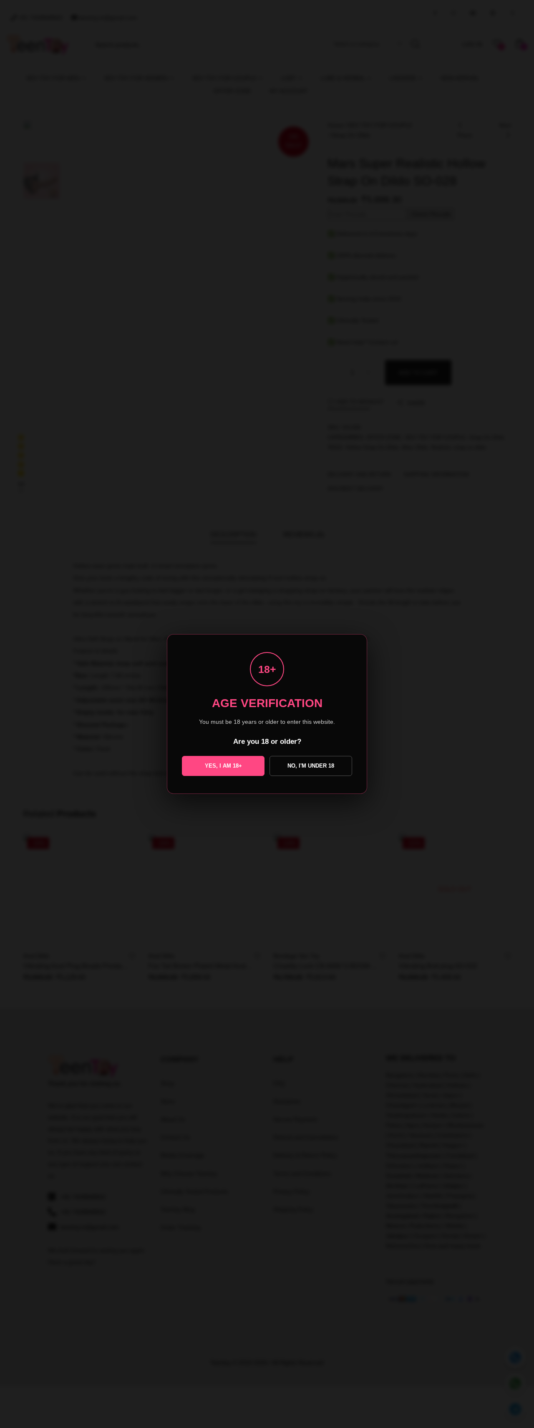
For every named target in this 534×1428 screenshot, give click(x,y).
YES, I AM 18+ (223, 766)
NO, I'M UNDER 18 (310, 766)
